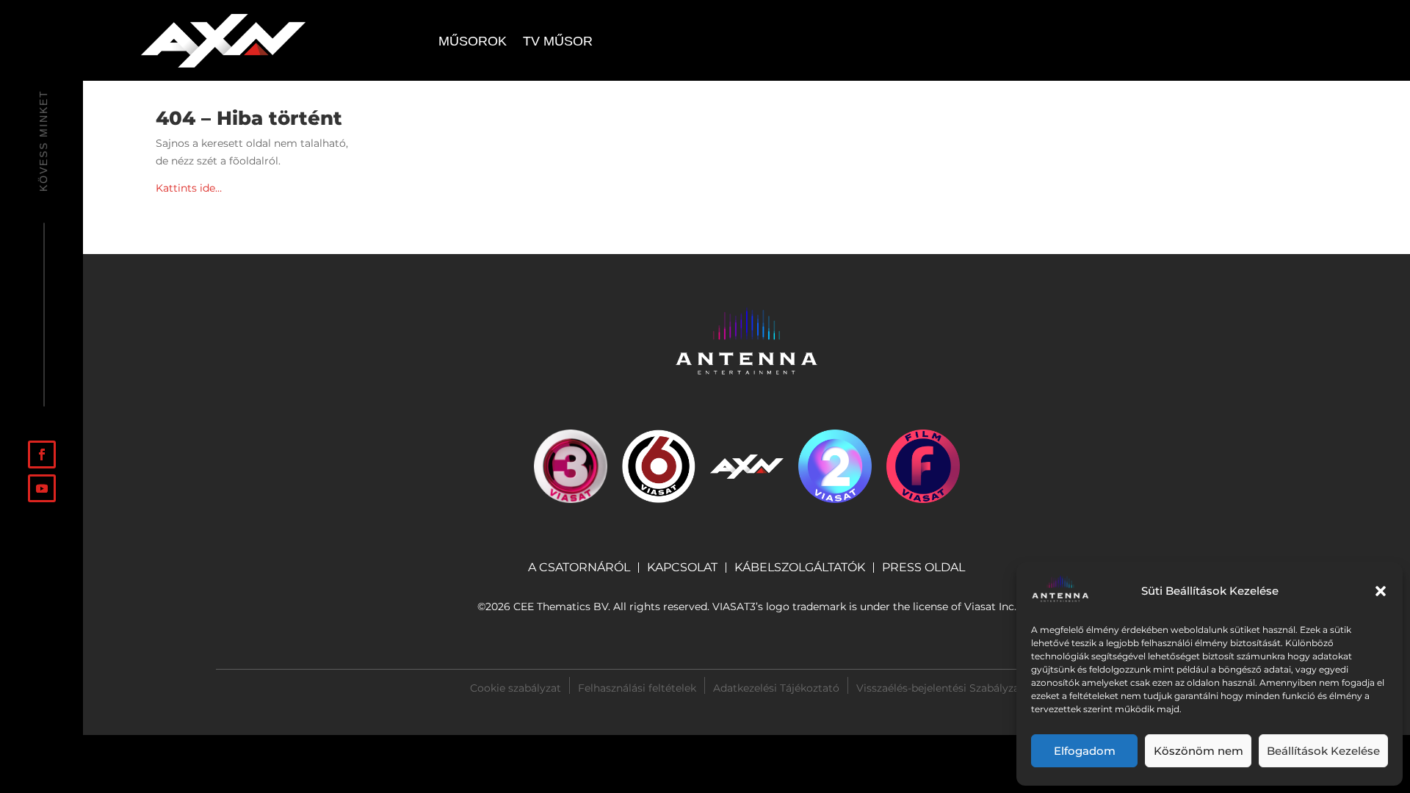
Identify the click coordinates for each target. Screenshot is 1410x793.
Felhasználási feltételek (637, 687)
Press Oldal (923, 568)
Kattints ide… (189, 188)
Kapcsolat (682, 567)
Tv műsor (558, 42)
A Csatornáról (579, 567)
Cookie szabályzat (515, 687)
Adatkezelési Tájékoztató (776, 687)
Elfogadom (1085, 751)
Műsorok (472, 42)
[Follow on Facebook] (42, 454)
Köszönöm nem (1198, 751)
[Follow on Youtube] (42, 488)
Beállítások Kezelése (1323, 751)
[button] (1380, 591)
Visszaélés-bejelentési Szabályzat (940, 688)
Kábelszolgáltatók (799, 567)
